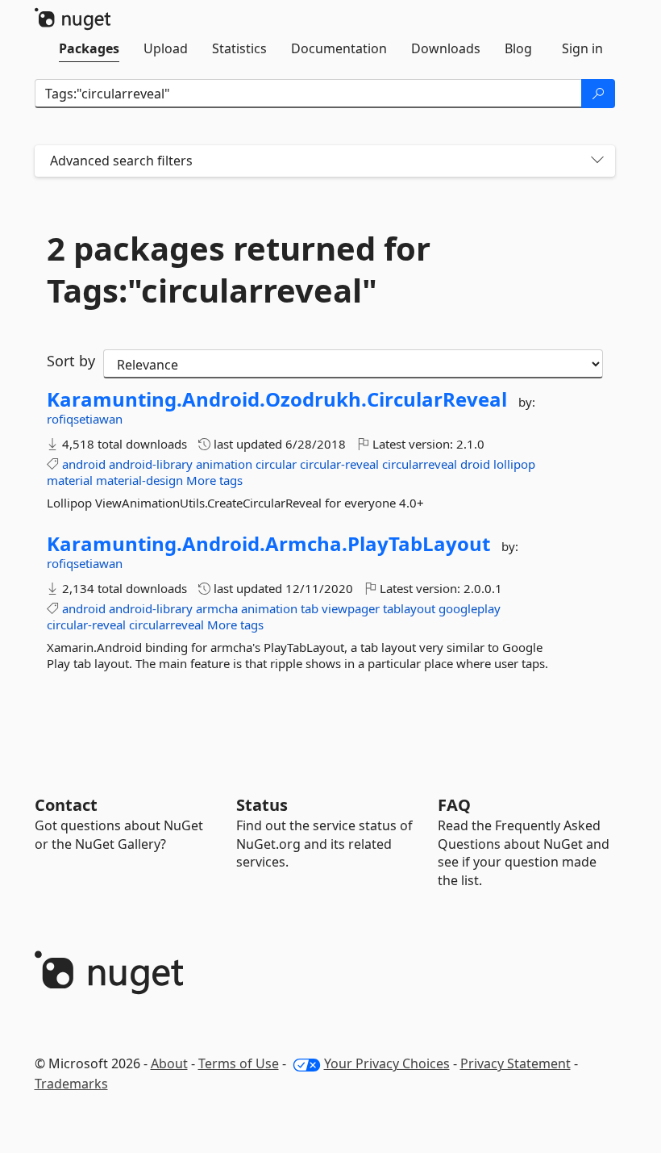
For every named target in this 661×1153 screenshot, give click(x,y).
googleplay (470, 608)
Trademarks (71, 1083)
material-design (139, 480)
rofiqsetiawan (85, 419)
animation (224, 464)
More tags (214, 480)
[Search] (598, 93)
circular (276, 464)
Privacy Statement (515, 1063)
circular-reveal (339, 464)
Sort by (71, 360)
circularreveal (419, 464)
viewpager (351, 608)
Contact (66, 805)
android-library (151, 464)
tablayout (409, 608)
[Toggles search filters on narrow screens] (597, 161)
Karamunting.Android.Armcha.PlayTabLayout (268, 544)
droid (475, 464)
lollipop (514, 464)
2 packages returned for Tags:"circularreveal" (238, 269)
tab (309, 608)
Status (262, 805)
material (70, 480)
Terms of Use (238, 1063)
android (84, 464)
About (169, 1063)
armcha (217, 608)
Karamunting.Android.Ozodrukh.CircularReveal (277, 399)
